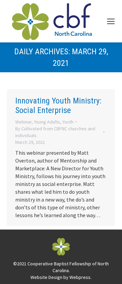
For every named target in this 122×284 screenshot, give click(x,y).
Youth (68, 122)
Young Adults (47, 122)
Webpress (79, 277)
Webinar (23, 122)
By (55, 132)
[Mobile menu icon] (110, 21)
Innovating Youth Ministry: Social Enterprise (58, 105)
